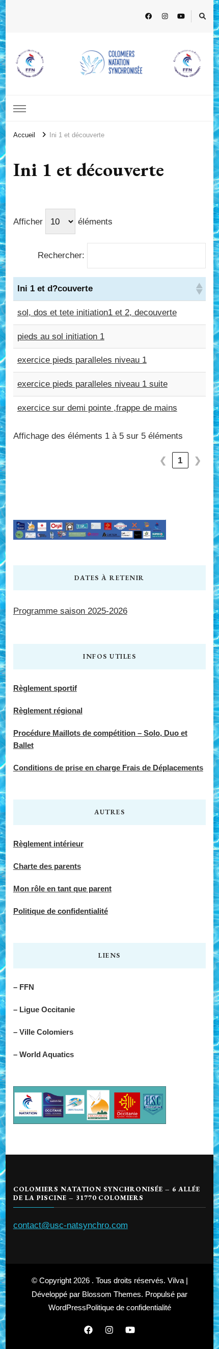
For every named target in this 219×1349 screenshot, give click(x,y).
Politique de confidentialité (60, 911)
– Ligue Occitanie (44, 1009)
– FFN (23, 987)
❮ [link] (163, 460)
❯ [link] (198, 460)
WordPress (67, 1307)
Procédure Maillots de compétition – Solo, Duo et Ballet (100, 739)
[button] (199, 289)
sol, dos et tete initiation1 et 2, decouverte (97, 312)
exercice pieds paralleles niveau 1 (82, 360)
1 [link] (180, 460)
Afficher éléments (63, 222)
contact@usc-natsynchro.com (70, 1225)
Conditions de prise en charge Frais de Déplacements (108, 767)
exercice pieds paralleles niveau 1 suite (92, 384)
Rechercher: (61, 255)
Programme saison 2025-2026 (70, 611)
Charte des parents (47, 866)
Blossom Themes (111, 1294)
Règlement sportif (45, 688)
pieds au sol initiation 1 (60, 336)
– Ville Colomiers (43, 1032)
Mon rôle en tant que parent (62, 888)
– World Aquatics (43, 1054)
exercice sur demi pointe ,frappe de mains (97, 408)
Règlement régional (48, 710)
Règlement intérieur (48, 843)
